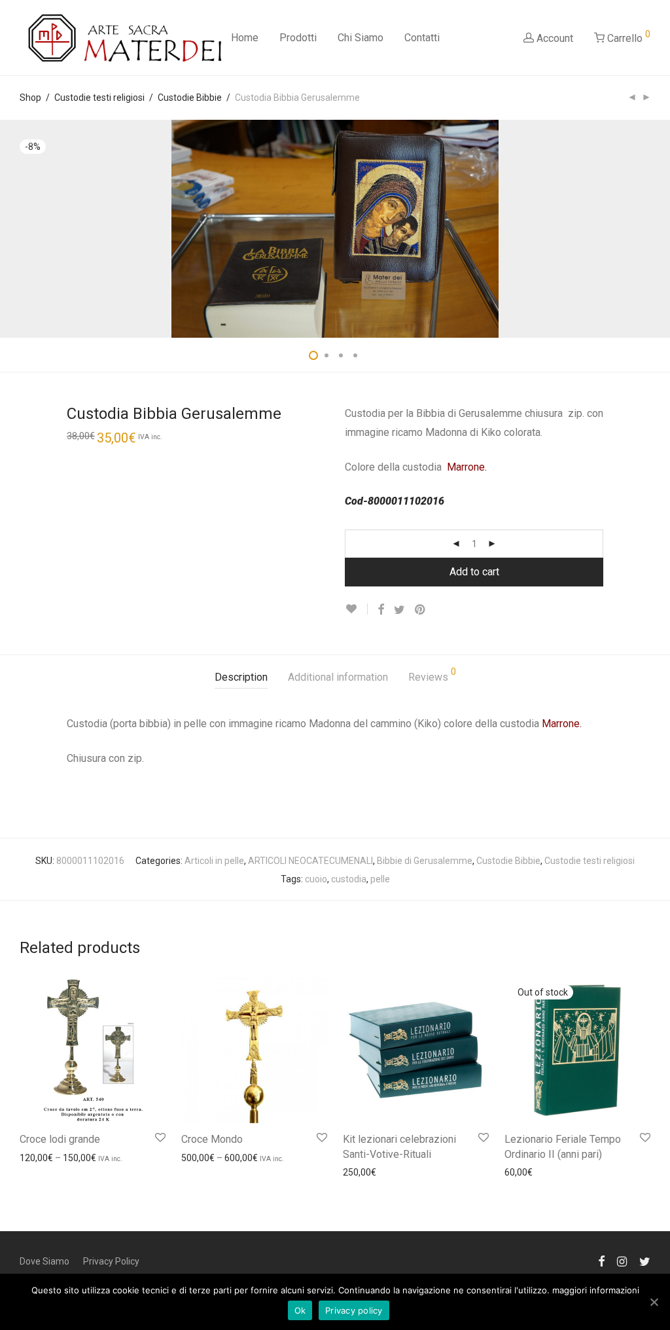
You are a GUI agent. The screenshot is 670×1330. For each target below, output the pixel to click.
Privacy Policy (111, 1261)
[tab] (241, 678)
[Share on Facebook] (381, 610)
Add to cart (474, 572)
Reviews (432, 675)
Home (244, 37)
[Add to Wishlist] (356, 609)
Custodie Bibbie (190, 97)
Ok (300, 1310)
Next (648, 229)
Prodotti (298, 37)
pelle (380, 879)
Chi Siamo (360, 37)
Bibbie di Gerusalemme (424, 860)
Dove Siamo (44, 1261)
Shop (30, 97)
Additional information (338, 677)
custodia (348, 879)
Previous (22, 229)
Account (553, 38)
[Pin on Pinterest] (421, 610)
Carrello (627, 37)
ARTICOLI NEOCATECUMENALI (310, 860)
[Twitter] (644, 1260)
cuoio (316, 879)
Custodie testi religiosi (99, 97)
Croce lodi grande (60, 1139)
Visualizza (34, 1157)
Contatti (422, 37)
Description (241, 677)
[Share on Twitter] (399, 610)
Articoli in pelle (214, 860)
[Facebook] (601, 1260)
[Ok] (653, 1301)
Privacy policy (354, 1310)
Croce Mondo (212, 1139)
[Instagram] (622, 1260)
